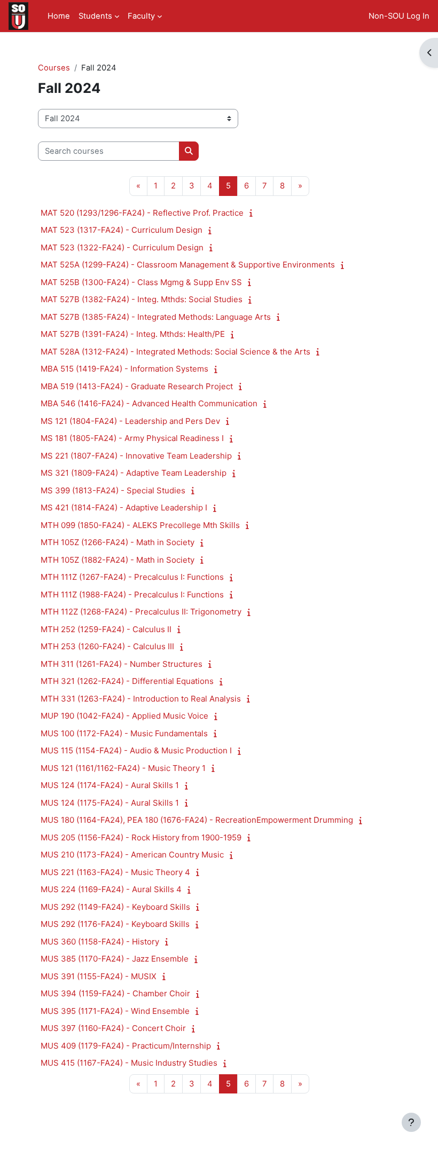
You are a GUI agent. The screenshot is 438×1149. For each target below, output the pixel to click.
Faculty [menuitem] (141, 16)
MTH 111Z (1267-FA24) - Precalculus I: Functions (132, 577)
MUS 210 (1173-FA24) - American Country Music (132, 854)
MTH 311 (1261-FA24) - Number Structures (121, 664)
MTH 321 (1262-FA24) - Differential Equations (127, 681)
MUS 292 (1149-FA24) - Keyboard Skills (115, 907)
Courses (54, 68)
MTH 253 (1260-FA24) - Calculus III (107, 646)
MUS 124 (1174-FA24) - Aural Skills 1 (110, 785)
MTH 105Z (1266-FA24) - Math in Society (117, 542)
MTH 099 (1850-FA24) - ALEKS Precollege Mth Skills (140, 525)
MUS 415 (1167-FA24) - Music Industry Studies (129, 1063)
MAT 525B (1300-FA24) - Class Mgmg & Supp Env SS (141, 282)
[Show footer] (411, 1122)
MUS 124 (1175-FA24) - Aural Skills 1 (110, 803)
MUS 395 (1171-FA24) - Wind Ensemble (115, 1011)
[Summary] (253, 213)
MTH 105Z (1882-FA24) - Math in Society (117, 560)
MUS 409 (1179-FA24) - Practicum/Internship (126, 1046)
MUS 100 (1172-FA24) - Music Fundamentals (124, 733)
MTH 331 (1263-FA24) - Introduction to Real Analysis (141, 699)
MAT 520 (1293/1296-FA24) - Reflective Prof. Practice (142, 213)
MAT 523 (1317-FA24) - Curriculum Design (121, 230)
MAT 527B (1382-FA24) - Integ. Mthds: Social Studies (142, 299)
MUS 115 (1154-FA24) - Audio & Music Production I (136, 750)
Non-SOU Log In (399, 16)
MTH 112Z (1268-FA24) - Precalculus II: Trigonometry (141, 612)
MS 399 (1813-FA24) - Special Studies (113, 490)
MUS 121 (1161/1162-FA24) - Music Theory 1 (123, 768)
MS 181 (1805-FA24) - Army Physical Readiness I (132, 438)
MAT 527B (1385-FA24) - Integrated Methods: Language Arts (156, 317)
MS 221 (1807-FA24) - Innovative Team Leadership (136, 456)
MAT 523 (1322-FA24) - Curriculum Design (122, 247)
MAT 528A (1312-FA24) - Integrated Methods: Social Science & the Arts (175, 352)
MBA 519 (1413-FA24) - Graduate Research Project (137, 386)
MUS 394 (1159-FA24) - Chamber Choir (115, 993)
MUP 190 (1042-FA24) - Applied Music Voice (124, 716)
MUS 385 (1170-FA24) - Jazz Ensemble (115, 959)
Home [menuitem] (59, 16)
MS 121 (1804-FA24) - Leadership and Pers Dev (130, 421)
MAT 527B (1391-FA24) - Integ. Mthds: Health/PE (133, 334)
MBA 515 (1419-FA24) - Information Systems (124, 369)
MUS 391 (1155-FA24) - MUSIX (99, 976)
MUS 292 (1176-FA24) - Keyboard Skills (115, 924)
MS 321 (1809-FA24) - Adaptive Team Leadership (133, 473)
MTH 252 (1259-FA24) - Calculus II (106, 629)
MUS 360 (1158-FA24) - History (100, 941)
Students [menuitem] (95, 16)
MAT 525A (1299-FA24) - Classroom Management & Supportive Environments (188, 264)
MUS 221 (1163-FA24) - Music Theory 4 (115, 872)
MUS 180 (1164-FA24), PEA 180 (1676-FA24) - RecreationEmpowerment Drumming (197, 820)
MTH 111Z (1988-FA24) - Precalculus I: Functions (132, 594)
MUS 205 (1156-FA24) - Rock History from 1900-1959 (141, 837)
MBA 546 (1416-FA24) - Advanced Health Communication (149, 403)
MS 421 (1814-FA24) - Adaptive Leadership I (124, 507)
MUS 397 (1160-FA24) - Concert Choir (113, 1028)
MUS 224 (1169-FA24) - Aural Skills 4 (111, 889)
